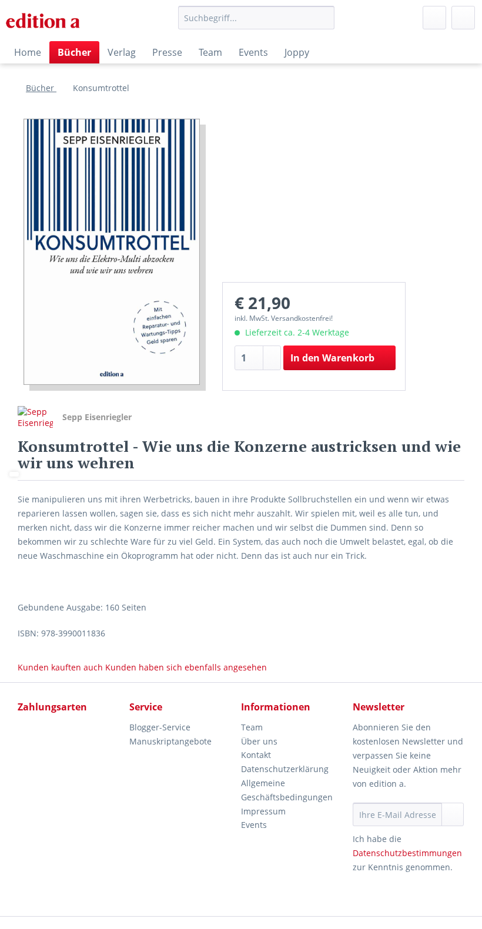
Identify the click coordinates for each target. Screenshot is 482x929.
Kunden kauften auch (60, 667)
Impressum (263, 811)
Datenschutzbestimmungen (407, 852)
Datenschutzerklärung (285, 768)
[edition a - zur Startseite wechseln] (47, 20)
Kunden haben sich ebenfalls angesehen (186, 667)
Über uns (259, 741)
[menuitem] (256, 23)
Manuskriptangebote (170, 741)
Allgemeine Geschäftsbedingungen (287, 790)
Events (254, 824)
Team (252, 727)
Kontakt (256, 754)
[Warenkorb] (463, 17)
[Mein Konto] (434, 17)
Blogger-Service (159, 727)
